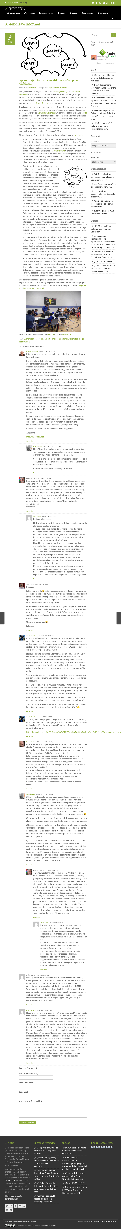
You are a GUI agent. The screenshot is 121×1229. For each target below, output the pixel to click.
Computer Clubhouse (46, 113)
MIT (85, 113)
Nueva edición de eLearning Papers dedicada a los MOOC (103, 194)
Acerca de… (14, 13)
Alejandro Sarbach (32, 351)
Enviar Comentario (27, 1122)
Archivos (95, 157)
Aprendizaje (30, 339)
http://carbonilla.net (35, 436)
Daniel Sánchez (31, 742)
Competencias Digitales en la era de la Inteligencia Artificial (103, 78)
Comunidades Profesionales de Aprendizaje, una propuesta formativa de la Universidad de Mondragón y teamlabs (103, 242)
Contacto (104, 13)
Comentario (30, 1101)
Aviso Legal (8, 1221)
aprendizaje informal (39, 103)
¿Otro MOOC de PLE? (103, 261)
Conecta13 (10, 1180)
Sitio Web (23, 1092)
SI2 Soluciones (96, 1221)
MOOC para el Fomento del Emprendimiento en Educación (103, 229)
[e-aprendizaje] (15, 8)
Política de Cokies (31, 1221)
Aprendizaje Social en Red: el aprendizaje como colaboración (102, 204)
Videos (74, 13)
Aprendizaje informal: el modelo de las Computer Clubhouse (49, 81)
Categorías (96, 141)
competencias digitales (67, 339)
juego (81, 339)
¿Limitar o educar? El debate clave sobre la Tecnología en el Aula (101, 126)
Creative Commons (50, 1225)
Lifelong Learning (60, 91)
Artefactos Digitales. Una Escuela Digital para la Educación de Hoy (102, 177)
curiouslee (50, 334)
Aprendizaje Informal (22, 24)
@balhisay (22, 3)
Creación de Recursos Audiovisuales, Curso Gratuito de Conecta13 (102, 254)
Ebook (62, 13)
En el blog (88, 13)
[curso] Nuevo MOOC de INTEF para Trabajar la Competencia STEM (103, 268)
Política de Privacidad (19, 1221)
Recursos (30, 13)
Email (27, 1082)
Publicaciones (47, 13)
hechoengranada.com (109, 1221)
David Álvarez (37, 446)
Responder (29, 441)
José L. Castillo (30, 636)
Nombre (28, 1073)
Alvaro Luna (37, 516)
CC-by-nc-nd (66, 334)
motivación (24, 341)
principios (79, 135)
